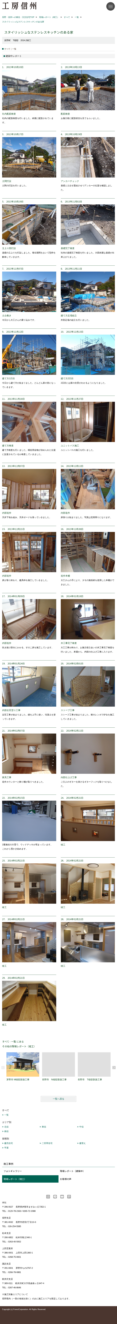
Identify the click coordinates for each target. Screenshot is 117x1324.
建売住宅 (8, 1143)
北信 (6, 1127)
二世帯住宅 (47, 1143)
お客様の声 (65, 1179)
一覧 (6, 1115)
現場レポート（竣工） (15, 1179)
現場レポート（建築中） (72, 1171)
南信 (6, 1131)
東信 (44, 1127)
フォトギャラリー (13, 1171)
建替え (82, 1143)
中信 (81, 1127)
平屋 (6, 1147)
